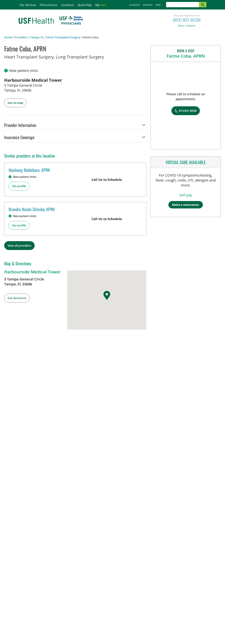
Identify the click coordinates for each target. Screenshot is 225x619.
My (101, 5)
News (158, 5)
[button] (75, 126)
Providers (21, 37)
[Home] (51, 21)
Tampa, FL (37, 37)
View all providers (19, 246)
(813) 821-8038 (187, 20)
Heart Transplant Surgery (63, 37)
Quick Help (85, 5)
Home (8, 37)
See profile (19, 186)
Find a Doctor (49, 5)
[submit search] (202, 4)
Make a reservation (185, 205)
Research (147, 5)
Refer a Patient (186, 25)
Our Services (28, 5)
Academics (134, 5)
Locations (67, 5)
